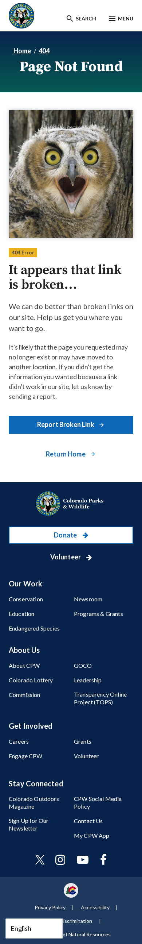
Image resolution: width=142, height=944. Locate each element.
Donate (66, 535)
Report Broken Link (66, 424)
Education (21, 613)
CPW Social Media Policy (98, 802)
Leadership (88, 680)
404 (44, 51)
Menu (125, 18)
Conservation (26, 599)
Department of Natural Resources (72, 934)
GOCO (83, 665)
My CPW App (92, 835)
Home (22, 51)
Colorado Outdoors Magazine (34, 802)
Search (86, 18)
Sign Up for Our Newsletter (28, 824)
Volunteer (66, 557)
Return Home (66, 454)
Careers (19, 741)
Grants (82, 741)
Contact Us (88, 820)
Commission (24, 694)
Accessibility (95, 907)
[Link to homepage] (71, 503)
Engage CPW (26, 755)
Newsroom (88, 599)
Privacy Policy (50, 907)
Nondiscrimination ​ (72, 921)
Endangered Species (34, 628)
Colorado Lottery (31, 680)
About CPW (24, 665)
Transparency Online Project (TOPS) (100, 698)
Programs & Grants (98, 613)
